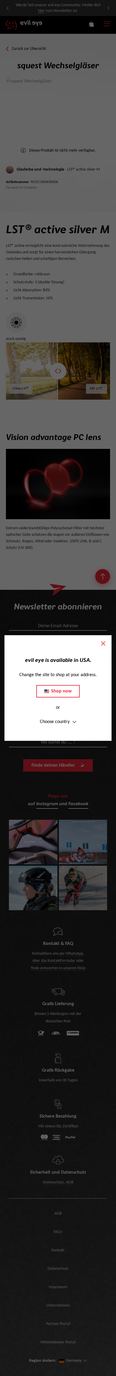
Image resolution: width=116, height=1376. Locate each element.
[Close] (103, 643)
